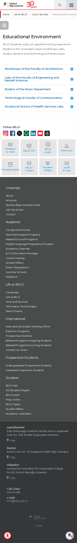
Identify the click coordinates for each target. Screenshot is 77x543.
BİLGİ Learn (13, 395)
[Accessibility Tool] (7, 535)
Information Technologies (21, 306)
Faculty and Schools (18, 230)
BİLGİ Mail (11, 385)
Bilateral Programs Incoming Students (28, 345)
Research (11, 276)
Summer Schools (16, 272)
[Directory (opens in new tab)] (67, 148)
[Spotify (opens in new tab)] (27, 133)
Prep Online (13, 399)
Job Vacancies (14, 209)
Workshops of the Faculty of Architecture (34, 68)
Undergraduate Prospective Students (28, 365)
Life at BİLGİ (20, 14)
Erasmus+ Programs (17, 331)
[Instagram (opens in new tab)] (6, 133)
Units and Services (17, 301)
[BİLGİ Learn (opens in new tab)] (48, 148)
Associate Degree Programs (23, 234)
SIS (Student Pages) (17, 390)
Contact (11, 214)
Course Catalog (15, 258)
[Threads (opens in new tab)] (47, 133)
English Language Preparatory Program (29, 244)
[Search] (59, 4)
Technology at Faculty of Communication (33, 98)
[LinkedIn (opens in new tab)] (34, 133)
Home (6, 14)
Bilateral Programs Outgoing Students (28, 340)
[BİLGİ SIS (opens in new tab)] (29, 148)
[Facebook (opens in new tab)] (13, 133)
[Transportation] (10, 166)
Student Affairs (14, 262)
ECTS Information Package (22, 253)
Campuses (12, 292)
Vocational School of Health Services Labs (34, 106)
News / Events (14, 311)
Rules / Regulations (17, 267)
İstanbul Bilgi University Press (23, 205)
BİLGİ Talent (13, 404)
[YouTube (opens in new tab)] (41, 133)
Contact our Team (16, 350)
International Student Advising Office (28, 326)
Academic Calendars (18, 413)
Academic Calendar (18, 248)
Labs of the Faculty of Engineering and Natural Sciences (32, 79)
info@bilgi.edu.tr (17, 501)
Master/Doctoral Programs (22, 239)
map (12, 440)
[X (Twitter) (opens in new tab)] (20, 133)
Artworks (11, 200)
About (9, 195)
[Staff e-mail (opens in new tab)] (67, 166)
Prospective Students (19, 335)
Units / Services (40, 14)
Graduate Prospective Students (25, 370)
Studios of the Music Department (28, 89)
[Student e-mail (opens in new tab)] (10, 148)
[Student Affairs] (48, 166)
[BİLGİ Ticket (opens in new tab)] (29, 166)
